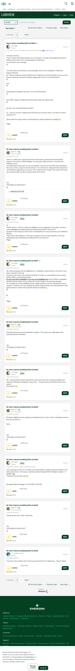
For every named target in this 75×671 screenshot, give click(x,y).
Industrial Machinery (58, 616)
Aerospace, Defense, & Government (27, 616)
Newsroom (39, 636)
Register (57, 15)
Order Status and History (24, 626)
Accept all (43, 668)
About (20, 636)
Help (71, 15)
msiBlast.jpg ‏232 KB (17, 191)
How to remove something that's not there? (21, 43)
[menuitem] (66, 4)
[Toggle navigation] (11, 4)
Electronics (42, 616)
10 (12, 572)
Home (4, 9)
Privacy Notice (17, 657)
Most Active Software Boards (42, 9)
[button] (8, 135)
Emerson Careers (29, 636)
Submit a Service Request (58, 643)
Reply (65, 135)
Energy (49, 616)
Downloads (6, 643)
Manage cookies (33, 667)
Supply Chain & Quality (50, 636)
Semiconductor (14, 618)
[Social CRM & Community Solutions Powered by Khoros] (43, 591)
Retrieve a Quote (38, 626)
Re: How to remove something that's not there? (22, 149)
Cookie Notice (29, 657)
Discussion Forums (23, 9)
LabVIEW (57, 9)
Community (11, 9)
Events (60, 636)
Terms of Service (49, 626)
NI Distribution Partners (9, 626)
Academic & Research (9, 616)
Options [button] (65, 47)
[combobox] (40, 22)
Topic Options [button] (9, 28)
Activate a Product (43, 643)
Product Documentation (17, 643)
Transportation (24, 618)
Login (65, 15)
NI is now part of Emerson (10, 636)
